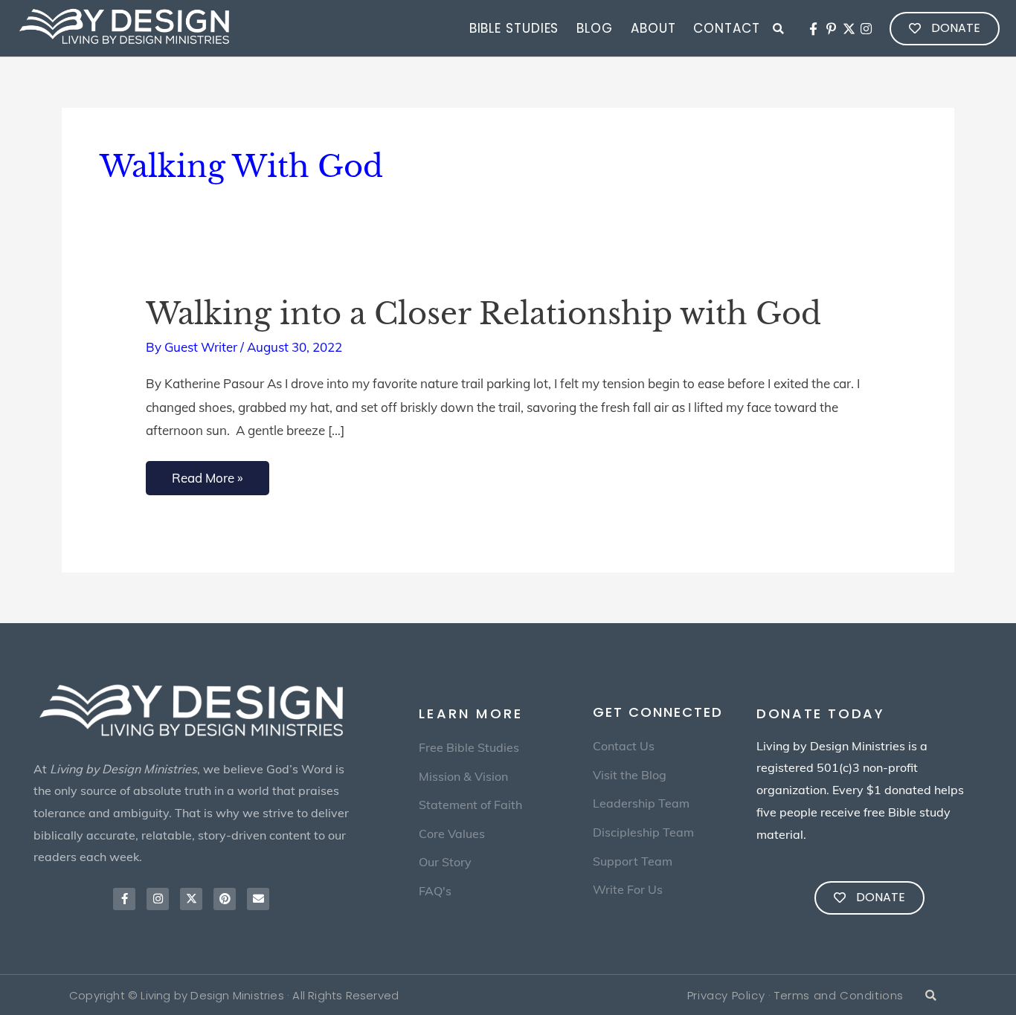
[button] (778, 29)
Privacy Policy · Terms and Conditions (795, 995)
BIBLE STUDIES (514, 28)
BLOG (594, 28)
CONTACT (726, 28)
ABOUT (653, 28)
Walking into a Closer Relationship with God (483, 313)
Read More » (207, 473)
